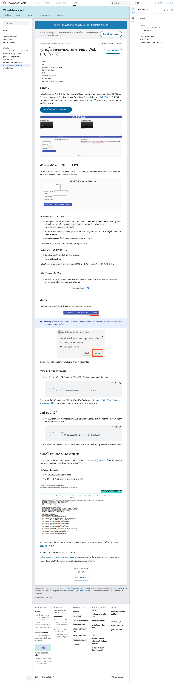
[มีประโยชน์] (116, 43)
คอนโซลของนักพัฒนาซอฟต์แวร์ (118, 613)
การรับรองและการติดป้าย (99, 615)
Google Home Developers (49, 43)
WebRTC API (105, 97)
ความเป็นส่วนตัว (49, 677)
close (172, 9)
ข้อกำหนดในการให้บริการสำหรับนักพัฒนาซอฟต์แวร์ (99, 641)
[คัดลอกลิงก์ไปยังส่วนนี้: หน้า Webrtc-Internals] (60, 470)
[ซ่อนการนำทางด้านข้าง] (28, 677)
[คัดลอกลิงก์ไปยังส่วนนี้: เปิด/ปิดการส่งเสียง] (64, 273)
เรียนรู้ (18, 15)
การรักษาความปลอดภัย (80, 620)
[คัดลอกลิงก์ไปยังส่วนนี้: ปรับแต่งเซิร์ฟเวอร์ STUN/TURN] (80, 165)
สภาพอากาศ (77, 616)
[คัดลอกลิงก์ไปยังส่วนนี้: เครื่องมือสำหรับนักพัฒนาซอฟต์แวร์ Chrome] (77, 552)
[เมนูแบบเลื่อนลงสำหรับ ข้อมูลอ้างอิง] (50, 15)
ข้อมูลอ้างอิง (44, 15)
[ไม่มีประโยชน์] (120, 43)
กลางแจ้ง (76, 644)
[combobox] (121, 3)
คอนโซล (158, 3)
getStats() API (46, 546)
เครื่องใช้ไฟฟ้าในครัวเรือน (79, 630)
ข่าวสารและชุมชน (61, 3)
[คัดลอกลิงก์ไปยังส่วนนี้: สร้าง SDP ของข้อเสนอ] (69, 371)
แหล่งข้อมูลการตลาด (98, 621)
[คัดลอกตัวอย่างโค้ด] (120, 383)
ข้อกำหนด (38, 677)
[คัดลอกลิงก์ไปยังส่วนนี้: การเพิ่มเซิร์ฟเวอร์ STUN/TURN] (66, 216)
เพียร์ (91, 100)
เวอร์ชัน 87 (102, 460)
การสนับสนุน (59, 15)
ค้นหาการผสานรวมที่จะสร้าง (42, 654)
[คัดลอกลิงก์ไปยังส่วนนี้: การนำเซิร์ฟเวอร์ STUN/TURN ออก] (69, 250)
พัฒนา (37, 3)
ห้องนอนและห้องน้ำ (79, 640)
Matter (37, 612)
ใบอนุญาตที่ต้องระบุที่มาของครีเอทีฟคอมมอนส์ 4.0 (74, 588)
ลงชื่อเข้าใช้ (169, 3)
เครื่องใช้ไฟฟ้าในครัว (79, 636)
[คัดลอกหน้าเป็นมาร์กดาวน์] (57, 54)
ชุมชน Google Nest (118, 630)
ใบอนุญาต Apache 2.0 (119, 588)
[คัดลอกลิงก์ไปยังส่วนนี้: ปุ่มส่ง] (49, 300)
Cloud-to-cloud (13, 10)
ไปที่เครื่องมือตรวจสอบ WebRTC (56, 109)
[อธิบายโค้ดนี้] (112, 383)
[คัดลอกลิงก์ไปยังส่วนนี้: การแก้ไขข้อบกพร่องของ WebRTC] (82, 454)
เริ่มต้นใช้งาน (7, 15)
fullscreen (168, 9)
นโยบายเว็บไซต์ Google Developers (75, 591)
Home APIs (58, 616)
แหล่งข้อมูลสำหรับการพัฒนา (99, 626)
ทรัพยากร (48, 3)
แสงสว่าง (76, 612)
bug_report (164, 9)
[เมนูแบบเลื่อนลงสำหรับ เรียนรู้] (22, 15)
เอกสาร (74, 3)
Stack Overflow (117, 625)
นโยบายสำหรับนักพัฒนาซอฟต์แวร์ (98, 649)
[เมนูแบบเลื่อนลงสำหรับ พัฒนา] (34, 15)
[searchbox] (16, 23)
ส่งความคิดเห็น (113, 51)
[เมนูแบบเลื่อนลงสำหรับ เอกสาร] (80, 3)
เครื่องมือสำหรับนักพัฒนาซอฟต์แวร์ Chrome (57, 558)
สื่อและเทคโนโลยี (79, 625)
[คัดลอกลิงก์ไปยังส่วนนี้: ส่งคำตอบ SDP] (60, 412)
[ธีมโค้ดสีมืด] (116, 383)
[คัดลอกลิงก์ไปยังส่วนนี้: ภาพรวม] (51, 88)
